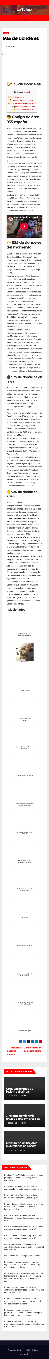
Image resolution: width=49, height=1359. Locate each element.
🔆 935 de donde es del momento (21, 103)
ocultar (26, 92)
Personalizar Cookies (15, 1350)
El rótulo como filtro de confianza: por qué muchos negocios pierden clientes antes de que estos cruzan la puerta (23, 1301)
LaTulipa (24, 9)
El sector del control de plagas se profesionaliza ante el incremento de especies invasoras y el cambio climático (24, 1312)
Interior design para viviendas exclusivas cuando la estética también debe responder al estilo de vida (24, 1247)
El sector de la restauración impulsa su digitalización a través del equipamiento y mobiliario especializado (22, 1264)
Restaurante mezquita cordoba (14, 1050)
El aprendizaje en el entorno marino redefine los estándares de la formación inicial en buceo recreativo (23, 1206)
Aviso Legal (24, 1354)
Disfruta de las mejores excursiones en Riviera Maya (21, 1146)
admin (24, 1096)
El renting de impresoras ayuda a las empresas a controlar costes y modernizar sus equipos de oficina (24, 1289)
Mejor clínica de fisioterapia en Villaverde (22, 1256)
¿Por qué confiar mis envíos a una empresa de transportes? (23, 1118)
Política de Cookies (32, 1350)
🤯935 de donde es (16, 97)
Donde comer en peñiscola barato (32, 1049)
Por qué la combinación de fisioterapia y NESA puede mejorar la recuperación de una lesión (23, 1218)
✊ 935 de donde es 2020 (22, 110)
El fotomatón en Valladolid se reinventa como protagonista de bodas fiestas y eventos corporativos (23, 1177)
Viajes (6, 33)
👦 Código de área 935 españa (20, 100)
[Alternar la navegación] (26, 17)
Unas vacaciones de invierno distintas (19, 1090)
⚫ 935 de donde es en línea (23, 107)
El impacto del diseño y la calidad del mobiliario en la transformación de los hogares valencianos (24, 1324)
